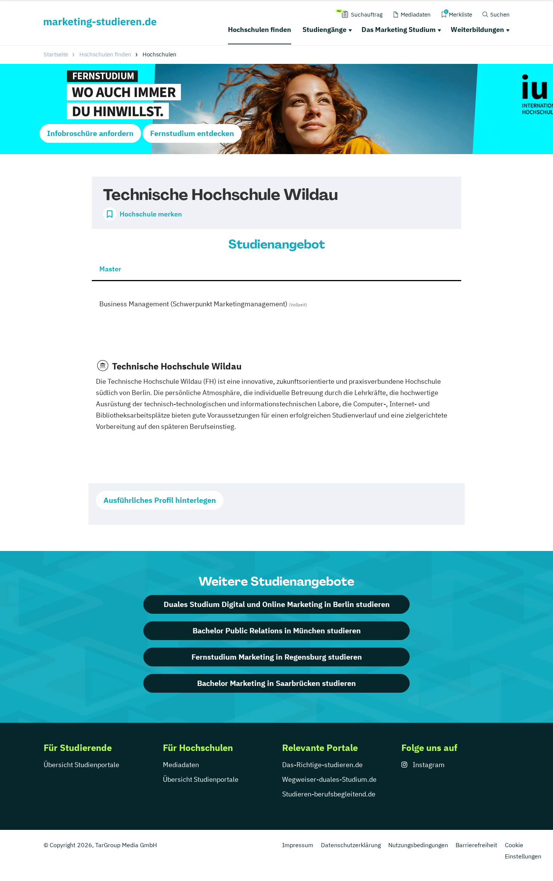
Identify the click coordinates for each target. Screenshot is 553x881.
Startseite (56, 54)
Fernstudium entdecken (192, 133)
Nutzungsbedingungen (418, 845)
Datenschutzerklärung (351, 845)
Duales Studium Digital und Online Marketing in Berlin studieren (277, 604)
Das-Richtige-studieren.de (322, 764)
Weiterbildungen (477, 29)
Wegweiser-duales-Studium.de (329, 779)
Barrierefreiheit (476, 845)
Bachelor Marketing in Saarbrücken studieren (276, 683)
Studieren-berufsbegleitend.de (328, 794)
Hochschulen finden (259, 29)
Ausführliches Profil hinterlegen (159, 500)
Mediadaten (181, 764)
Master (110, 269)
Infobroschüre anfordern (90, 133)
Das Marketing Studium (399, 29)
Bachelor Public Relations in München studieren (277, 630)
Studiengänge (324, 29)
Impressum (297, 845)
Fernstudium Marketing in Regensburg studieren (276, 657)
